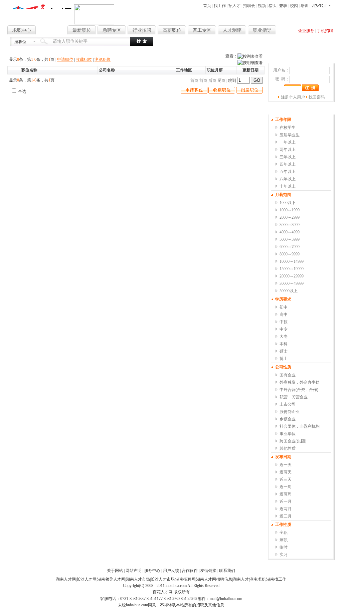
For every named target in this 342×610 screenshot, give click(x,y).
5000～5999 (290, 239)
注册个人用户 (293, 97)
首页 (207, 5)
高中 (284, 314)
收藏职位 (84, 59)
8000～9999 (290, 254)
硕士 (284, 351)
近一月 (286, 501)
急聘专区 (112, 30)
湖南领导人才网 (111, 579)
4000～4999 (290, 232)
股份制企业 (290, 411)
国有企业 (288, 375)
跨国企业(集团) (293, 441)
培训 (305, 5)
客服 (262, 42)
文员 (227, 42)
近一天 (286, 464)
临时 (284, 547)
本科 (284, 344)
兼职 (283, 5)
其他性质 (288, 448)
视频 (262, 5)
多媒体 (313, 42)
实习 (284, 554)
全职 (284, 532)
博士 (284, 358)
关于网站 (115, 570)
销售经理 (249, 42)
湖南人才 (241, 579)
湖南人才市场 (138, 579)
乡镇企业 (288, 419)
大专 (284, 336)
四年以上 (288, 164)
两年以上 (288, 149)
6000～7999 (290, 246)
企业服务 (306, 30)
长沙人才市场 (163, 579)
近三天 (286, 479)
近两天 (286, 472)
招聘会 (249, 5)
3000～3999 (290, 224)
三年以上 (288, 157)
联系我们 (227, 570)
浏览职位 (103, 59)
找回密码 (317, 97)
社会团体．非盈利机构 (300, 426)
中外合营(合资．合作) (299, 389)
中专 (284, 329)
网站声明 (134, 570)
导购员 (282, 42)
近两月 (286, 508)
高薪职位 (172, 30)
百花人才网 (163, 592)
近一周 (286, 486)
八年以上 (288, 179)
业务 (324, 42)
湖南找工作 (276, 579)
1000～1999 (290, 210)
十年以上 (288, 186)
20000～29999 (292, 276)
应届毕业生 (290, 135)
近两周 (286, 494)
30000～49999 (292, 283)
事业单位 (288, 433)
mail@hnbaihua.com (226, 598)
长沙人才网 (86, 579)
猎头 (273, 5)
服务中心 (152, 570)
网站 (302, 42)
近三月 (286, 516)
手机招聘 (325, 30)
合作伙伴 (190, 570)
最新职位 (81, 30)
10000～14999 (292, 261)
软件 (271, 42)
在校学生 (288, 127)
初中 (284, 307)
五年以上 (288, 171)
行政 (236, 42)
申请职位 (65, 59)
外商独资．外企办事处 (300, 382)
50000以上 (289, 290)
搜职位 (20, 41)
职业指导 (262, 30)
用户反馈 (171, 570)
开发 (293, 42)
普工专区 (202, 30)
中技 (284, 322)
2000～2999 (290, 217)
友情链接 (208, 570)
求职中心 (21, 30)
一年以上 (288, 142)
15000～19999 (292, 268)
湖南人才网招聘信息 (214, 579)
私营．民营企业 (294, 397)
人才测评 (232, 30)
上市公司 (288, 404)
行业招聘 (142, 30)
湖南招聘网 (185, 579)
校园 (294, 5)
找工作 (220, 5)
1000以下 (288, 202)
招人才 (234, 5)
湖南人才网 (66, 579)
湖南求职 (257, 579)
